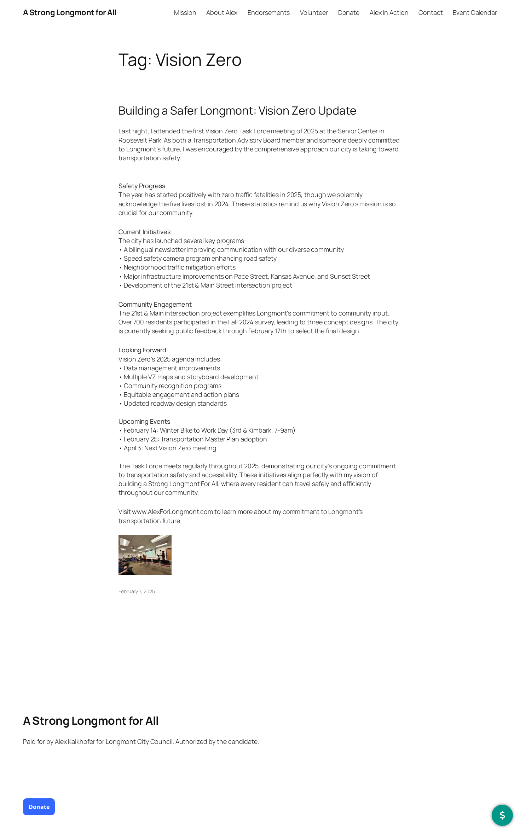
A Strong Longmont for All (69, 12)
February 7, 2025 (137, 591)
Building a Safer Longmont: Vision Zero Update (238, 110)
